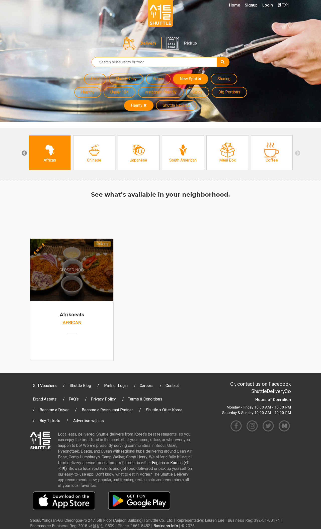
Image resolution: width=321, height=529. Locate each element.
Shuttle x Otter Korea (164, 410)
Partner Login (116, 385)
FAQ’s (74, 399)
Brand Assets (45, 399)
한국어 (283, 5)
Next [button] (297, 152)
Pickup (190, 43)
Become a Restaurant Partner (107, 410)
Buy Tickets (50, 420)
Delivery (148, 43)
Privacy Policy (103, 399)
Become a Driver (54, 410)
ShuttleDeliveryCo (271, 391)
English (158, 462)
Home (234, 5)
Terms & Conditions (145, 399)
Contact (172, 385)
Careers (146, 385)
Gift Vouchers (45, 385)
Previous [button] (23, 152)
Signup (251, 5)
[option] (50, 152)
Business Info (165, 525)
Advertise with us (88, 420)
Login (267, 5)
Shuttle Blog (80, 385)
